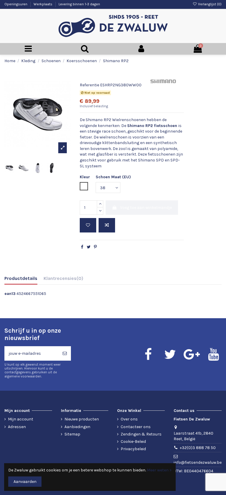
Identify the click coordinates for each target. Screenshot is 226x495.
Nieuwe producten (81, 419)
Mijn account (20, 419)
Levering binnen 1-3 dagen (79, 4)
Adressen (17, 426)
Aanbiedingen (77, 426)
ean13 (10, 293)
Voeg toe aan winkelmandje (146, 207)
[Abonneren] (65, 353)
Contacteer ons (136, 426)
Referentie (89, 85)
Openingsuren (16, 4)
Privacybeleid (133, 448)
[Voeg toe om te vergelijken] (107, 225)
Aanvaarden (25, 481)
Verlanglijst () (209, 4)
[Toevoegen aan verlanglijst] (88, 225)
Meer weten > (159, 470)
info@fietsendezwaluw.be (198, 462)
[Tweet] (89, 247)
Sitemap (72, 434)
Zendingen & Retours (141, 434)
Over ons (129, 419)
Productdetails (20, 278)
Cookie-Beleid (133, 441)
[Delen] (82, 247)
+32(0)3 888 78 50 (198, 447)
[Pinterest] (95, 247)
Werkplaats (43, 4)
